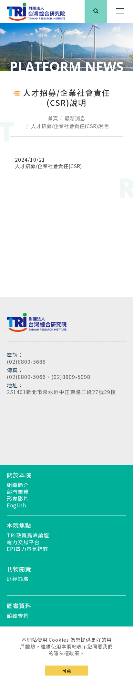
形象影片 (18, 498)
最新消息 (75, 118)
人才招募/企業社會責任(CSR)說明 (69, 126)
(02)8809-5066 (26, 377)
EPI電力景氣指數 (27, 549)
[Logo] (36, 11)
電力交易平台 (23, 542)
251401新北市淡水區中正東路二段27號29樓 (61, 392)
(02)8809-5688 (26, 361)
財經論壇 (18, 579)
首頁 (53, 118)
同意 (66, 670)
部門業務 (18, 491)
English (16, 505)
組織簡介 (18, 485)
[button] (96, 12)
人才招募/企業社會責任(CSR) (48, 166)
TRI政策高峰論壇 (28, 535)
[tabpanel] (66, 47)
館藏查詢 (18, 615)
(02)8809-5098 (70, 377)
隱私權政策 (66, 653)
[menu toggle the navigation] (120, 11)
